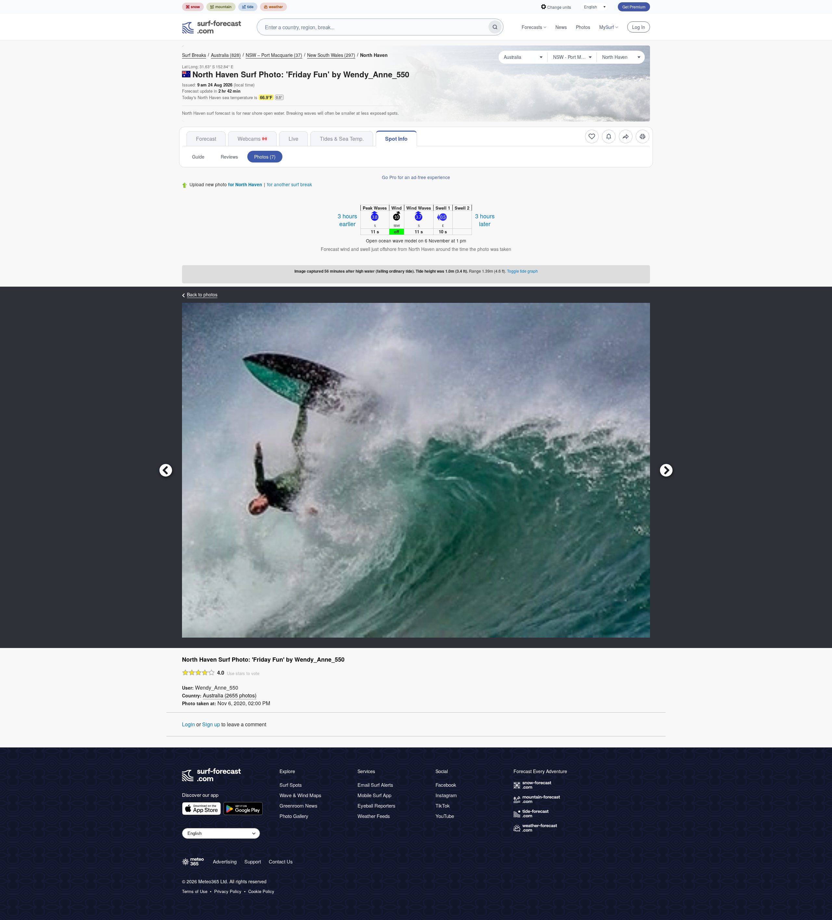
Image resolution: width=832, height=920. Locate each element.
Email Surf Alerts (375, 784)
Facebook (446, 784)
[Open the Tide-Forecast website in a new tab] (247, 7)
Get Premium (633, 6)
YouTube (445, 815)
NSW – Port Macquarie (274, 55)
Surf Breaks (194, 55)
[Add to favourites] (592, 136)
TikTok (443, 805)
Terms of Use (194, 891)
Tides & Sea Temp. (342, 138)
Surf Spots (291, 784)
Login (188, 724)
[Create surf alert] (609, 136)
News (561, 27)
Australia (226, 55)
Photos (583, 27)
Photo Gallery (294, 815)
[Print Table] (642, 136)
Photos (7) (265, 156)
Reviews (229, 156)
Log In (638, 27)
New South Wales (331, 55)
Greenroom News (299, 805)
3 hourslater (485, 220)
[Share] (625, 136)
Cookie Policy (261, 891)
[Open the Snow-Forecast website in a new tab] (193, 7)
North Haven (374, 55)
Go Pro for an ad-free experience (416, 177)
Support (252, 861)
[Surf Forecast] (211, 26)
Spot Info (396, 138)
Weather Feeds (374, 815)
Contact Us (281, 861)
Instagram (446, 795)
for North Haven (245, 184)
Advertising (225, 861)
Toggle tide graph (522, 271)
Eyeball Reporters (377, 805)
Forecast (206, 138)
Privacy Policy (227, 891)
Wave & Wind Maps (300, 795)
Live (293, 138)
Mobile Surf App (374, 795)
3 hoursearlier (347, 220)
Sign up (211, 724)
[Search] (494, 26)
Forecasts (532, 27)
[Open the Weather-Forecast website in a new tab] (273, 7)
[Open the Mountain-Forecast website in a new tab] (221, 7)
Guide (198, 156)
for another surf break (289, 184)
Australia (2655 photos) (229, 695)
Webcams (249, 138)
